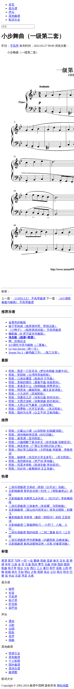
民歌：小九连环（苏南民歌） (27, 393)
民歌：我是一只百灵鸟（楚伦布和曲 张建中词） (39, 371)
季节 (41, 564)
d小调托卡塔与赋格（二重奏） (28, 344)
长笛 (11, 592)
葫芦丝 (13, 607)
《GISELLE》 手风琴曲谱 (29, 298)
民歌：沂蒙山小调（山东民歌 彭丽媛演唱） (36, 430)
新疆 (40, 571)
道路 (59, 568)
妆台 (47, 571)
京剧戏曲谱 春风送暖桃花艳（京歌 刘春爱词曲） (39, 543)
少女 (26, 568)
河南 (54, 564)
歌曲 (4, 568)
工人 (39, 568)
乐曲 (47, 564)
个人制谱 (14, 660)
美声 (11, 636)
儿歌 (11, 624)
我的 (60, 564)
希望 (4, 560)
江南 (14, 564)
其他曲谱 (14, 15)
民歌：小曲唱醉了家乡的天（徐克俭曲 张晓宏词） (41, 442)
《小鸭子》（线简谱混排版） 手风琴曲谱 (35, 329)
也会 (11, 575)
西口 (33, 568)
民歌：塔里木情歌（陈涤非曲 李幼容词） (35, 464)
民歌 (11, 632)
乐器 (18, 575)
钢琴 (11, 589)
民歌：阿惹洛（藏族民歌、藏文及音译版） (36, 389)
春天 (56, 560)
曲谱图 (13, 672)
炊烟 (8, 571)
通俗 (11, 621)
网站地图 (62, 685)
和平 (52, 568)
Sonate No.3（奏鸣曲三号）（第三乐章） (34, 352)
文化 (62, 560)
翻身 (37, 560)
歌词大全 (14, 19)
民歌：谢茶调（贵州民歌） (26, 438)
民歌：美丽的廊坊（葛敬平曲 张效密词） (35, 382)
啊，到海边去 (17, 341)
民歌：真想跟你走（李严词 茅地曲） (32, 461)
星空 (11, 560)
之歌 (34, 571)
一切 (24, 560)
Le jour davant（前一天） (24, 348)
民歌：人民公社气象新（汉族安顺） (32, 404)
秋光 (66, 571)
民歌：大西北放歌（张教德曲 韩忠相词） (35, 401)
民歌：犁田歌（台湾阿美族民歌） (30, 374)
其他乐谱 (14, 668)
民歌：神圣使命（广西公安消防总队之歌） (36, 445)
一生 (30, 560)
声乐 (11, 12)
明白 (27, 571)
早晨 (24, 575)
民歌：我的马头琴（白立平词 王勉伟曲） (35, 412)
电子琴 (12, 568)
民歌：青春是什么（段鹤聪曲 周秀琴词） (35, 386)
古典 (31, 575)
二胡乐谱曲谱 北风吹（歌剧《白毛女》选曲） (38, 487)
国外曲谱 (14, 664)
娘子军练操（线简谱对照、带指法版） (33, 326)
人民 (65, 568)
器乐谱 (13, 8)
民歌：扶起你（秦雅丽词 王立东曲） (32, 468)
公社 (53, 571)
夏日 (46, 568)
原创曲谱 (14, 657)
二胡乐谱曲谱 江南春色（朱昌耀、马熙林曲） (38, 505)
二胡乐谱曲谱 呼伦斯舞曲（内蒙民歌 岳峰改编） (39, 539)
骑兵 (60, 571)
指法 (20, 568)
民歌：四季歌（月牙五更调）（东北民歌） (36, 408)
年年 (8, 564)
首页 (11, 4)
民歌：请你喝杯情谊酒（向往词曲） (32, 434)
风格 (43, 560)
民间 (34, 564)
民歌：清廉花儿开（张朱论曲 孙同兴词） (35, 397)
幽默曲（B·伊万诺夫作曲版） (27, 333)
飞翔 (17, 560)
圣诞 (49, 560)
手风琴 (14, 45)
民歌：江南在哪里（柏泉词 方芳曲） (32, 378)
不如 (21, 571)
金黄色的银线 (17, 322)
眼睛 (67, 564)
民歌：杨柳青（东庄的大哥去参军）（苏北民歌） (40, 457)
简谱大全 (14, 653)
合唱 (11, 628)
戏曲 (11, 640)
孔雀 (28, 564)
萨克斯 (13, 604)
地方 (14, 571)
